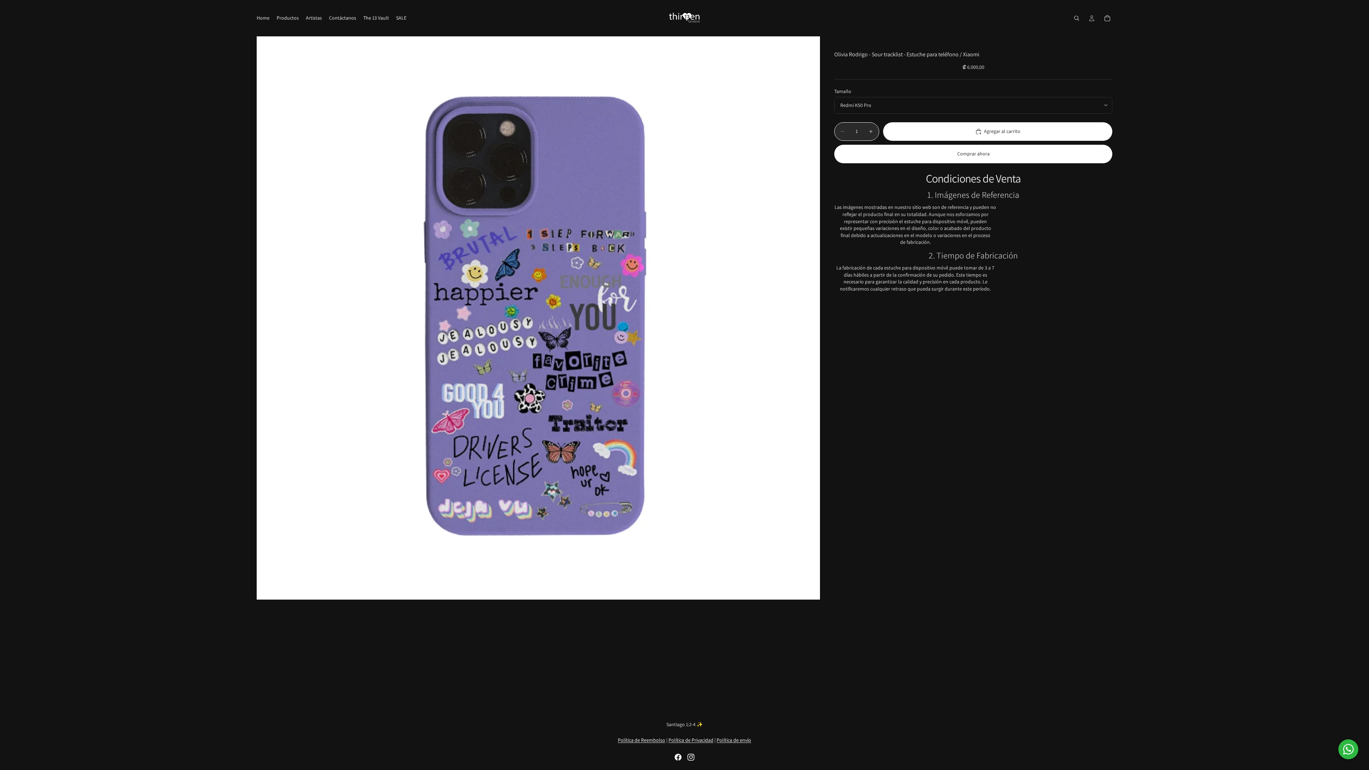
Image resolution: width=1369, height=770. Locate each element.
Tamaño (842, 91)
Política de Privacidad (690, 740)
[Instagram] (691, 757)
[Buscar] (1077, 18)
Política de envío (734, 740)
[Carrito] (1107, 18)
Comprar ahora (973, 153)
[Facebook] (678, 757)
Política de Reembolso (641, 740)
